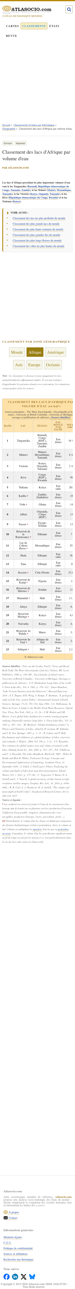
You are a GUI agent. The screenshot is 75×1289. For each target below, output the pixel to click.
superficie (37, 829)
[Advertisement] (37, 83)
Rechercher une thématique (18, 1259)
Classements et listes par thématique (34, 125)
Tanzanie (15, 190)
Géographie (8, 128)
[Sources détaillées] (60, 417)
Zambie (25, 190)
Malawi (51, 190)
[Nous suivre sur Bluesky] (32, 1276)
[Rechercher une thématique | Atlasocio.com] (69, 9)
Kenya (33, 194)
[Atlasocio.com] (34, 10)
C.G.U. (7, 1242)
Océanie (53, 364)
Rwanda (53, 197)
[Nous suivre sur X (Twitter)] (24, 1276)
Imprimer (20, 143)
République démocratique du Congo (28, 197)
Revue (11, 36)
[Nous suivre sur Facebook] (6, 1276)
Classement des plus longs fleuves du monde (37, 240)
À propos (13, 1212)
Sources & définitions (15, 1254)
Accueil (6, 125)
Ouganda (43, 194)
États (54, 26)
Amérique (55, 352)
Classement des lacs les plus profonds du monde (39, 218)
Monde (17, 352)
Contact (12, 1217)
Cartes (12, 26)
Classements (34, 26)
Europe (34, 364)
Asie (19, 364)
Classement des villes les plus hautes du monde (38, 246)
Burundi (32, 186)
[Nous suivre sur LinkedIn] (15, 1276)
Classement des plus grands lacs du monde (36, 223)
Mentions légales (12, 1237)
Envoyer (8, 143)
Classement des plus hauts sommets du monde (38, 229)
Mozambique (64, 190)
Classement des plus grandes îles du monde (36, 235)
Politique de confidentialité (18, 1248)
